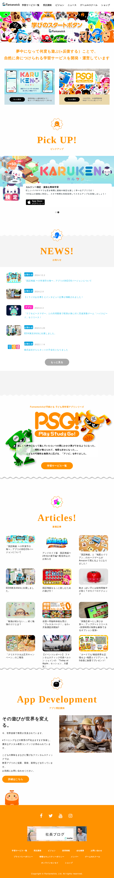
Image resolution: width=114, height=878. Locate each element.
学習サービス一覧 (19, 850)
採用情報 (66, 850)
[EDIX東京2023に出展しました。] (20, 576)
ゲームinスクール (92, 856)
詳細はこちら (15, 779)
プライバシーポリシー (23, 856)
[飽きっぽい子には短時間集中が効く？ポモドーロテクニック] (93, 576)
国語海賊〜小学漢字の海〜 (39, 186)
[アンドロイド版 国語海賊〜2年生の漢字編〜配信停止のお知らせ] (57, 542)
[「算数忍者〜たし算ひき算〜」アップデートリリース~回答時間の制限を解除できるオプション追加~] (93, 610)
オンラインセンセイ (49, 862)
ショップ (69, 862)
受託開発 (37, 850)
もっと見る (57, 362)
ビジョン (52, 850)
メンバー (74, 856)
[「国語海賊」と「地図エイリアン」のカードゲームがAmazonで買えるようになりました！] (93, 543)
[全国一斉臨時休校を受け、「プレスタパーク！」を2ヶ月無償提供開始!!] (57, 610)
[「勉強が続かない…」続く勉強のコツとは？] (20, 610)
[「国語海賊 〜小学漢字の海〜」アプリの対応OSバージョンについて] (20, 539)
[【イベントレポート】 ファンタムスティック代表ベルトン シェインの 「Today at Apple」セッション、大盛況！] (57, 643)
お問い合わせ (96, 850)
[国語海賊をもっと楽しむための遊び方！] (57, 576)
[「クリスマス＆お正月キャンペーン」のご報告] (20, 643)
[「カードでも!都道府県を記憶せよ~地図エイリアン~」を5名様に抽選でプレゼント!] (93, 643)
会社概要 (80, 850)
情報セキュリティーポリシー (51, 856)
